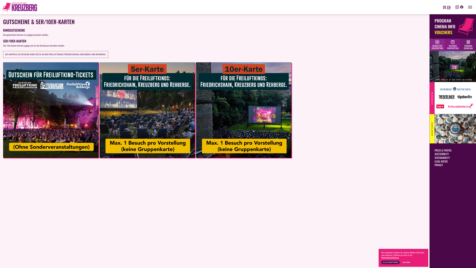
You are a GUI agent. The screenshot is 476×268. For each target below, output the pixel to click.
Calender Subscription (453, 47)
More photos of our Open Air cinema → (455, 80)
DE (444, 7)
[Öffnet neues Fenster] (51, 157)
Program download (468, 47)
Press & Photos (443, 150)
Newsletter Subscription (437, 47)
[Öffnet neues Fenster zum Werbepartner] (455, 128)
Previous (432, 67)
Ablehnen (406, 262)
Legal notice (441, 161)
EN (449, 7)
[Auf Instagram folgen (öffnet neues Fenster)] (457, 7)
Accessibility (442, 154)
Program (443, 20)
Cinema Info (445, 26)
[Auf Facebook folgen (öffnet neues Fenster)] (462, 7)
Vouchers (443, 32)
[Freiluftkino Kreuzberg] (19, 7)
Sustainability (442, 158)
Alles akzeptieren (390, 262)
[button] (469, 7)
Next (473, 67)
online (30, 35)
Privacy (439, 165)
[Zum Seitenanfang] (471, 264)
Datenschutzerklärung (390, 258)
